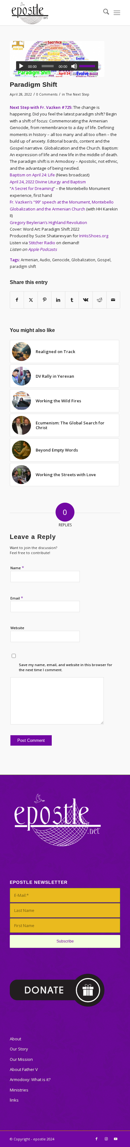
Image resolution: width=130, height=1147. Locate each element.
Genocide (60, 259)
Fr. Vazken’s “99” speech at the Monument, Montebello (62, 202)
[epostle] (54, 12)
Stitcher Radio (42, 242)
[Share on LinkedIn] (58, 300)
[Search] (103, 12)
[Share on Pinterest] (44, 300)
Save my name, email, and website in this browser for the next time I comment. (65, 667)
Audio (45, 259)
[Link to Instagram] (106, 1139)
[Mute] (74, 66)
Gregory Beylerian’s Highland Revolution (48, 222)
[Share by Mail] (113, 300)
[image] (57, 59)
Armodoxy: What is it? (30, 1079)
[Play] (21, 66)
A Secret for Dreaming (32, 188)
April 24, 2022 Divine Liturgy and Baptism (48, 182)
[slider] (88, 66)
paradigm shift (23, 266)
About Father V (24, 1069)
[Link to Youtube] (115, 1139)
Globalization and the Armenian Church (47, 209)
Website (17, 627)
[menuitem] (103, 12)
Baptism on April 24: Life (32, 175)
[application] (57, 66)
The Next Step (77, 94)
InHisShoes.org (93, 236)
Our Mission (21, 1059)
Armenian (29, 259)
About (15, 1039)
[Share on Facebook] (17, 300)
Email (16, 598)
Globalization (83, 259)
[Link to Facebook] (96, 1139)
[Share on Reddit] (99, 300)
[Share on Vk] (85, 300)
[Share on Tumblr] (72, 300)
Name (17, 568)
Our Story (19, 1049)
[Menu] (117, 12)
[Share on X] (31, 300)
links (14, 1100)
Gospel (103, 259)
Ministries (19, 1090)
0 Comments (46, 94)
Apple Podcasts (42, 249)
